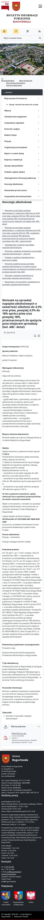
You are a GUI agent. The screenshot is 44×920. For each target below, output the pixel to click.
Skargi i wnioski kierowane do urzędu (23, 104)
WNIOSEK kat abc (19, 733)
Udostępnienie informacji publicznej (20, 178)
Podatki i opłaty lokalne (14, 172)
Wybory (7, 110)
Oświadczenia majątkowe (15, 116)
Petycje (7, 141)
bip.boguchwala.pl (7, 81)
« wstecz (8, 92)
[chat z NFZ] (16, 31)
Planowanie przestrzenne (15, 190)
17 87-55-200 (9, 867)
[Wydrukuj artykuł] (36, 336)
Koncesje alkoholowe (14, 85)
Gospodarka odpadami (14, 123)
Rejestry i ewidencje (13, 159)
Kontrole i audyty (12, 129)
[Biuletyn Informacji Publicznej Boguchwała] (5, 6)
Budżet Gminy (10, 135)
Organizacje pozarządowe (15, 147)
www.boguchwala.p (8, 874)
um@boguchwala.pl (14, 872)
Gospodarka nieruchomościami (17, 196)
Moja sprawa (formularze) (15, 83)
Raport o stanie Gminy (14, 153)
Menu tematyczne (25, 81)
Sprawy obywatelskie (13, 166)
